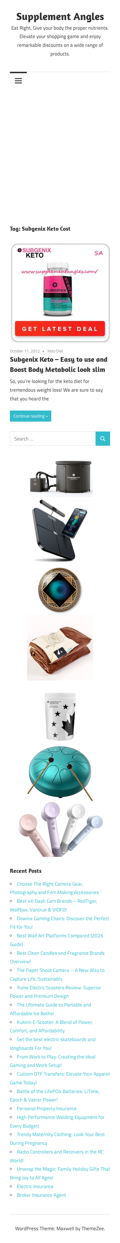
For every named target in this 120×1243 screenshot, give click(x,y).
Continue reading (29, 416)
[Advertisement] (60, 152)
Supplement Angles (60, 16)
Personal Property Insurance (47, 1108)
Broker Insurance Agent (41, 1195)
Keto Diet (55, 351)
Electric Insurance (35, 1186)
